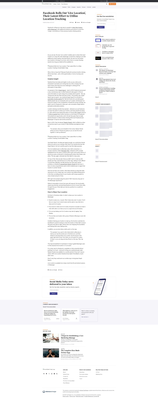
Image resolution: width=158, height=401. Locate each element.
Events (58, 3)
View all (97, 97)
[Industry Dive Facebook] (46, 373)
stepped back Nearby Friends (67, 164)
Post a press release (103, 139)
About (64, 372)
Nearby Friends (68, 122)
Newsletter (65, 378)
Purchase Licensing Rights (68, 380)
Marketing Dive (62, 1)
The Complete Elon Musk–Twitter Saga (70, 351)
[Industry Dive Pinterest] (54, 373)
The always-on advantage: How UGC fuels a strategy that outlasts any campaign (107, 72)
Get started (84, 317)
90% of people (53, 114)
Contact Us (65, 376)
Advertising (81, 372)
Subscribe (113, 3)
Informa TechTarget (84, 390)
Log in (80, 378)
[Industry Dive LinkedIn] (44, 373)
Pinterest (84, 7)
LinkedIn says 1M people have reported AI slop (108, 46)
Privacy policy (66, 396)
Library (54, 3)
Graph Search (62, 90)
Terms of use (72, 396)
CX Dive (57, 1)
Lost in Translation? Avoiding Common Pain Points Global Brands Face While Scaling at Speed (107, 90)
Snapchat (79, 7)
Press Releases (64, 3)
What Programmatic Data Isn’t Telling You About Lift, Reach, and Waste (107, 81)
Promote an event (103, 161)
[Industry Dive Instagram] (51, 373)
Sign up (100, 27)
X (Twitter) (89, 7)
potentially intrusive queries (55, 99)
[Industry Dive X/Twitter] (49, 373)
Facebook (64, 7)
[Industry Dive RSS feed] (57, 373)
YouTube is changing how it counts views (108, 52)
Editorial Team (66, 374)
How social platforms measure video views (108, 58)
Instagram (74, 7)
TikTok (69, 7)
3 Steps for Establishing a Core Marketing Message (72, 337)
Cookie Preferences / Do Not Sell (91, 396)
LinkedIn (94, 7)
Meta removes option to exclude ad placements (108, 40)
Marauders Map (65, 150)
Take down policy (80, 396)
